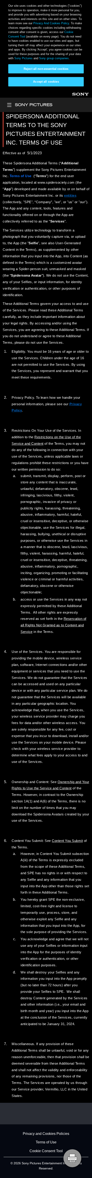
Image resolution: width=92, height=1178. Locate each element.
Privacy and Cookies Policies (46, 1134)
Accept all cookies (46, 81)
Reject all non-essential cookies (46, 68)
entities (70, 195)
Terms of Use (46, 1142)
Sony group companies (54, 58)
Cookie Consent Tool (46, 1151)
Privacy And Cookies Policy (51, 23)
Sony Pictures (23, 58)
